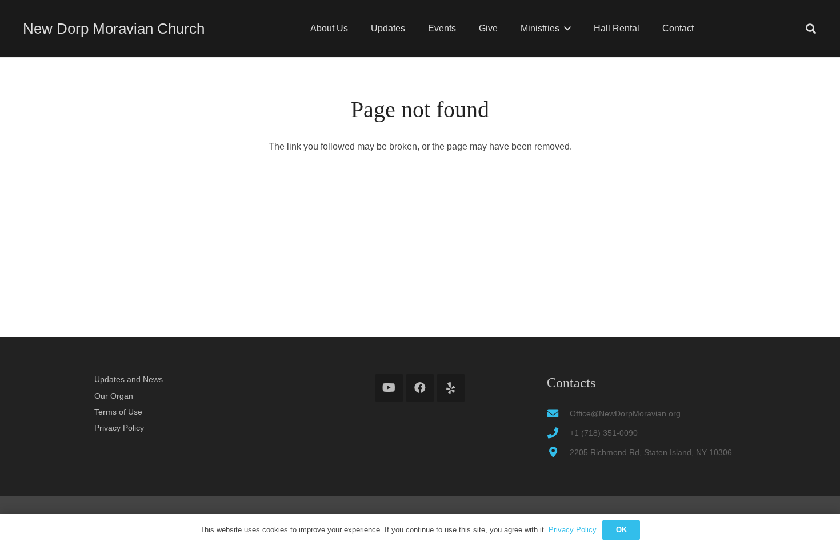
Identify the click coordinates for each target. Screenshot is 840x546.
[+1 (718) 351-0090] (558, 432)
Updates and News (128, 379)
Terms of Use (118, 411)
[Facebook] (420, 388)
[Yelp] (451, 388)
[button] (567, 28)
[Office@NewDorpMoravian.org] (558, 413)
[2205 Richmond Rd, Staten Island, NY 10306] (558, 452)
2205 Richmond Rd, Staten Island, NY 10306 (651, 452)
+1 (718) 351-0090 (604, 432)
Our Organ (113, 395)
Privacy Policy (119, 427)
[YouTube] (389, 388)
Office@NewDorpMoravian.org (625, 413)
